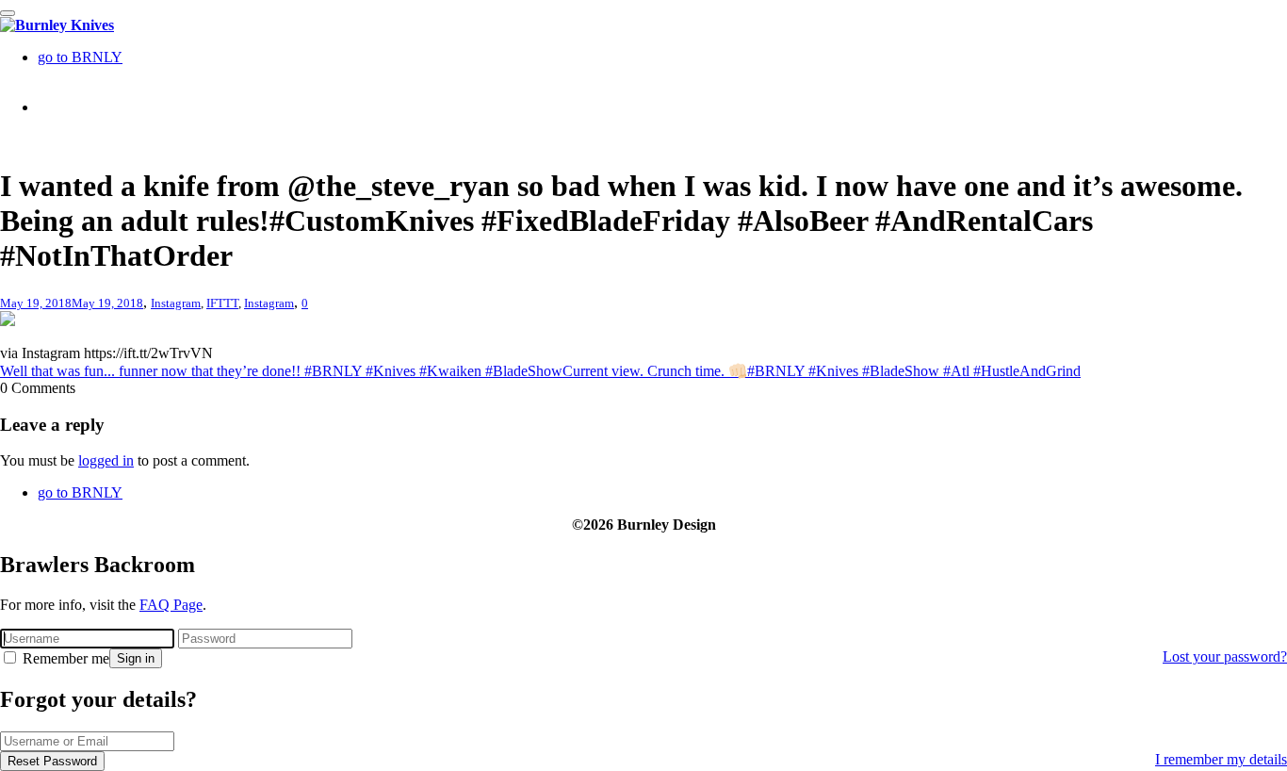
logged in (106, 460)
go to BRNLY (80, 57)
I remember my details (1221, 759)
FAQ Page (171, 605)
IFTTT (222, 303)
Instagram (176, 303)
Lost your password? (1225, 656)
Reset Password (52, 761)
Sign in (136, 658)
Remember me (64, 658)
